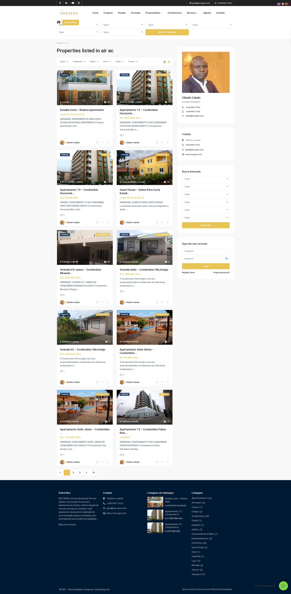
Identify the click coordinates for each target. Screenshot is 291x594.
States (92, 61)
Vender (122, 12)
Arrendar (135, 12)
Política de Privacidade (221, 589)
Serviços (191, 12)
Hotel (194, 552)
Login (206, 266)
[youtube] (72, 3)
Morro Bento (128, 102)
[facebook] (60, 3)
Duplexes (196, 525)
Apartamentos (199, 498)
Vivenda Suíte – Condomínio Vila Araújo (144, 269)
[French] (283, 4)
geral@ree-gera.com (195, 116)
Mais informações (67, 524)
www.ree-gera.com (194, 154)
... (78, 126)
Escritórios (197, 543)
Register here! (188, 272)
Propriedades (153, 12)
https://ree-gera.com (117, 513)
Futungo (66, 261)
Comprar (108, 12)
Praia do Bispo (129, 182)
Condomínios (175, 12)
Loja (194, 561)
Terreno (195, 570)
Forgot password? (221, 272)
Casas (195, 507)
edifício (195, 529)
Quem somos (188, 589)
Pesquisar (206, 225)
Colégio (195, 511)
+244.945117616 (224, 3)
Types (106, 25)
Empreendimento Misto (203, 534)
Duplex (195, 520)
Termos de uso (203, 589)
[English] (279, 4)
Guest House (198, 547)
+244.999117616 (193, 111)
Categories (77, 61)
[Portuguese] (287, 4)
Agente (207, 12)
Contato (220, 12)
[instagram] (79, 3)
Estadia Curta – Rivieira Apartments (82, 109)
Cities (105, 61)
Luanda (65, 102)
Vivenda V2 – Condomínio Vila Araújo (82, 349)
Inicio (96, 12)
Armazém (197, 502)
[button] (283, 585)
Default (131, 61)
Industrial (196, 556)
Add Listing (71, 22)
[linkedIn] (66, 3)
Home (59, 43)
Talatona (126, 262)
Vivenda (195, 574)
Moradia (196, 565)
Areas (118, 61)
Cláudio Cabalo (73, 142)
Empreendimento (200, 538)
